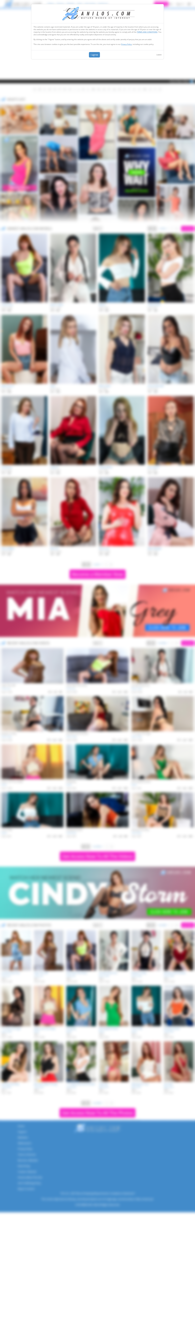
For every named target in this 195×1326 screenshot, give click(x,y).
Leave (158, 54)
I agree (94, 54)
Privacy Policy (126, 44)
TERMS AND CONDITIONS (147, 32)
